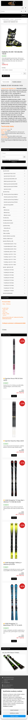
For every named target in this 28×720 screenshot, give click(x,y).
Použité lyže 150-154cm (14, 277)
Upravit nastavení (14, 710)
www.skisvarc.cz (7, 686)
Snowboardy (14, 217)
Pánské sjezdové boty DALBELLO (11, 20)
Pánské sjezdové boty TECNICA (14, 197)
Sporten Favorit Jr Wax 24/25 (14, 441)
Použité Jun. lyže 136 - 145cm (14, 262)
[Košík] (25, 8)
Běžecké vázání (14, 215)
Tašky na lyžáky (14, 233)
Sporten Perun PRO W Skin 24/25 (13, 379)
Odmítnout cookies (14, 713)
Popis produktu (6, 81)
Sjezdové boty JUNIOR (14, 204)
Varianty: (4, 67)
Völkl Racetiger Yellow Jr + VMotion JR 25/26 (12, 563)
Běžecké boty (14, 212)
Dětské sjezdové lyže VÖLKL (14, 181)
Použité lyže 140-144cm (14, 272)
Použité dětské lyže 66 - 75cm (14, 243)
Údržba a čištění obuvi (14, 238)
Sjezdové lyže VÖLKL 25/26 (14, 173)
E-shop (11, 19)
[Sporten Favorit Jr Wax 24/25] (14, 419)
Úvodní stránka (5, 19)
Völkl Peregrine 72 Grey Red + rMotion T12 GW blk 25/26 (13, 501)
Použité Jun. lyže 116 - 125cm (14, 256)
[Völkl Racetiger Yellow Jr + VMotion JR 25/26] (14, 541)
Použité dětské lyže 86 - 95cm (14, 249)
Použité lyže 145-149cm (14, 275)
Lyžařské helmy (14, 225)
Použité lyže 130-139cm (14, 269)
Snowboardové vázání (14, 223)
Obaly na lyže (14, 230)
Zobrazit (14, 396)
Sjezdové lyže (14, 171)
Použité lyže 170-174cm (14, 288)
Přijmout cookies (14, 716)
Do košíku (6, 76)
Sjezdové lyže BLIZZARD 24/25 (14, 178)
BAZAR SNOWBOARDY (14, 293)
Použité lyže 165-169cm (14, 285)
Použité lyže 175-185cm (14, 290)
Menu (24, 15)
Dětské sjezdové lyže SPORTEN (14, 186)
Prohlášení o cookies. (8, 706)
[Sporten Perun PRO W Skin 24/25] (14, 357)
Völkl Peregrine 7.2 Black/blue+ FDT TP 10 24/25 (12, 624)
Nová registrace (5, 159)
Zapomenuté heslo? (14, 159)
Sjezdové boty (18, 19)
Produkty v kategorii (16, 81)
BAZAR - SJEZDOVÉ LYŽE (14, 267)
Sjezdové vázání (14, 189)
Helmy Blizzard (14, 228)
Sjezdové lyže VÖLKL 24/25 (14, 176)
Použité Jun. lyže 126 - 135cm (14, 259)
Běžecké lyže (14, 210)
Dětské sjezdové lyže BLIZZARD (14, 184)
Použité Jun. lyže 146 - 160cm (14, 264)
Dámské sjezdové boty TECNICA (14, 202)
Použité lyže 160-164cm (14, 282)
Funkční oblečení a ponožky (14, 236)
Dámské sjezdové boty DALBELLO (14, 199)
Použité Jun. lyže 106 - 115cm (14, 254)
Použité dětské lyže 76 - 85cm (14, 246)
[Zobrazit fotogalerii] (14, 663)
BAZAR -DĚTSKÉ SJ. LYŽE (14, 241)
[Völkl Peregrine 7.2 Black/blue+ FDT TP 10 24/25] (14, 602)
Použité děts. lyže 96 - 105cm (14, 251)
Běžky (14, 207)
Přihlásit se (14, 161)
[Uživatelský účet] (25, 11)
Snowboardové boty (14, 220)
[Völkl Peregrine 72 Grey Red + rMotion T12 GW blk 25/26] (14, 478)
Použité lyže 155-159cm (14, 280)
